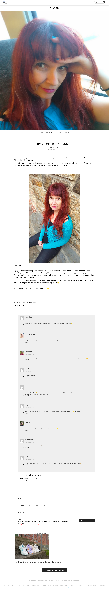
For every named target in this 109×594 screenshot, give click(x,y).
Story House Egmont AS (66, 587)
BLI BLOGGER (75, 581)
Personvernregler (82, 524)
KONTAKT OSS (65, 581)
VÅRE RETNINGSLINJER (36, 581)
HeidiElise (28, 352)
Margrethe (28, 422)
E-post (33, 506)
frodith (54, 8)
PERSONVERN (49, 581)
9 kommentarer (54, 147)
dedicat (27, 457)
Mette (27, 405)
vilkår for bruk (88, 524)
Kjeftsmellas (29, 440)
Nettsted (21, 513)
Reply (27, 325)
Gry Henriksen (30, 334)
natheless (28, 317)
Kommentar (22, 481)
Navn (20, 499)
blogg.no (43, 587)
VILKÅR (57, 581)
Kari (26, 386)
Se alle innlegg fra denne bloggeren (54, 570)
